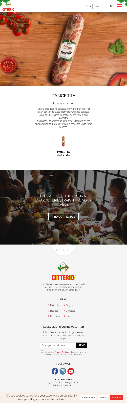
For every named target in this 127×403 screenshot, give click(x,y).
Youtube (70, 371)
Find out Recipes (63, 216)
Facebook (55, 371)
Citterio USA (8, 6)
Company (55, 316)
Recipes (54, 310)
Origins (69, 305)
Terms (69, 316)
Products (54, 305)
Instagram (63, 371)
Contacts (70, 310)
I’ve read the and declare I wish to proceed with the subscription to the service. (64, 353)
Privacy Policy (61, 352)
